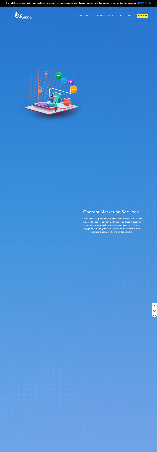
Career (119, 16)
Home (80, 16)
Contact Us (130, 16)
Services (100, 16)
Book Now (142, 16)
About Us (89, 16)
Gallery (110, 16)
